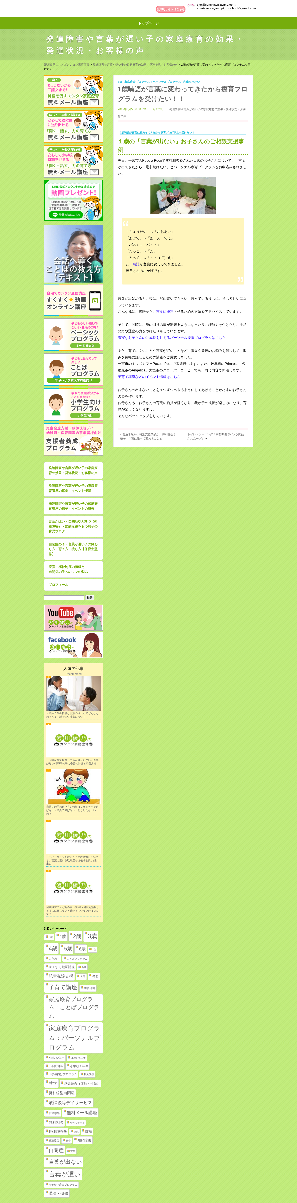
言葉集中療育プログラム (63, 1184)
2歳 (77, 936)
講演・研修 (58, 1193)
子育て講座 (63, 987)
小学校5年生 (56, 1066)
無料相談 (56, 1122)
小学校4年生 (78, 1058)
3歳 (92, 936)
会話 (84, 967)
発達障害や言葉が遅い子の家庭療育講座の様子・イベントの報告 (73, 506)
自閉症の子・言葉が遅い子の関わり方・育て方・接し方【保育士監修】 (73, 549)
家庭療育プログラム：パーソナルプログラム (152, 81)
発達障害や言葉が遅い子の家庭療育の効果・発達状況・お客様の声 (73, 470)
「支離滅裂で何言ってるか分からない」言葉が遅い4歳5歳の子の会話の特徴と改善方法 (72, 762)
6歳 (82, 948)
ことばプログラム (77, 958)
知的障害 (84, 1140)
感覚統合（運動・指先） (82, 1083)
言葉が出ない (191, 81)
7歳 (94, 949)
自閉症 (56, 1150)
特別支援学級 (58, 1131)
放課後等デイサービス (70, 1102)
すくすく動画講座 (62, 967)
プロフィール (58, 584)
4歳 (53, 948)
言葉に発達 (165, 311)
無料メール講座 (82, 1112)
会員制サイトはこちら (171, 9)
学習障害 (89, 988)
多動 (95, 976)
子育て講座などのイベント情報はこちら (149, 377)
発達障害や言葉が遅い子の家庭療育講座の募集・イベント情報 (73, 488)
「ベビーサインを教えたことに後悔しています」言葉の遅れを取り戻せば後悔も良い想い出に (72, 860)
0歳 (51, 937)
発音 (68, 1140)
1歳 (120, 81)
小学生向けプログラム (63, 1074)
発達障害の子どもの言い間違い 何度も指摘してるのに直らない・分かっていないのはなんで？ (72, 910)
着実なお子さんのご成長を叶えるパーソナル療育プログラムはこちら (172, 337)
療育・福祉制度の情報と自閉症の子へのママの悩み (68, 569)
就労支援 (89, 1074)
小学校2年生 (56, 1058)
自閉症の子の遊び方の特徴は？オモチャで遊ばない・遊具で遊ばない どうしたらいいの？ (72, 810)
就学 (53, 1083)
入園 (82, 976)
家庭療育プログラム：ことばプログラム (74, 1007)
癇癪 (88, 1131)
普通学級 (54, 1113)
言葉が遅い (65, 1174)
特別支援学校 (77, 1122)
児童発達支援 (61, 976)
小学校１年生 (79, 1066)
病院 (76, 1131)
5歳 (68, 949)
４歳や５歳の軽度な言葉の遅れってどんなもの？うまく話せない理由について (72, 715)
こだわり (54, 958)
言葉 (72, 1151)
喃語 (136, 264)
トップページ (148, 23)
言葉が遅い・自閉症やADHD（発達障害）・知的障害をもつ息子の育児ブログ (73, 526)
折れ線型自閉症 (62, 1093)
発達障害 (54, 1140)
